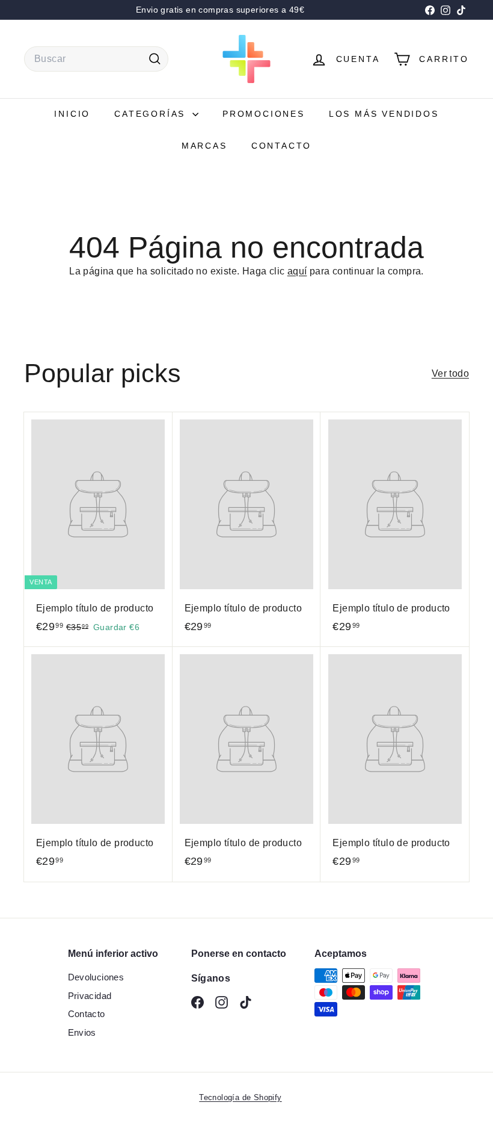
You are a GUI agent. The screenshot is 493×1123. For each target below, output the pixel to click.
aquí (297, 271)
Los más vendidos (384, 114)
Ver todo (450, 373)
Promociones (263, 114)
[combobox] (96, 59)
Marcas (204, 145)
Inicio (72, 114)
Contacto (281, 145)
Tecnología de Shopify (240, 1097)
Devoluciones (96, 977)
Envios (82, 1032)
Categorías (151, 114)
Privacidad (90, 996)
